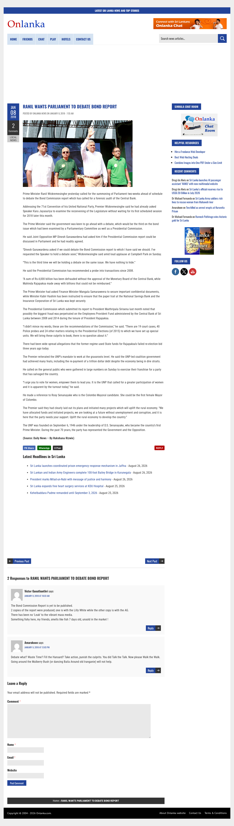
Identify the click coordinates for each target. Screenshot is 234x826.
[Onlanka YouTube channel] (192, 270)
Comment (13, 701)
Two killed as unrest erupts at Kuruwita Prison (198, 209)
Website (12, 770)
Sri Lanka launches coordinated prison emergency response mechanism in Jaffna (78, 466)
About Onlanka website (172, 813)
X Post (57, 448)
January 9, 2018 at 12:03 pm (37, 647)
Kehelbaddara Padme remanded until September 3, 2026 (63, 493)
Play (53, 39)
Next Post (152, 561)
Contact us (83, 39)
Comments (13, 131)
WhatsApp (44, 448)
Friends (27, 39)
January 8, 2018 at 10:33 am (37, 595)
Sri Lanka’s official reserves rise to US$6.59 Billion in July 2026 (197, 191)
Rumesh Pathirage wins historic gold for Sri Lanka (199, 218)
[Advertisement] (117, 74)
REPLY (159, 448)
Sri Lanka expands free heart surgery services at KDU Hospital (66, 486)
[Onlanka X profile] (184, 270)
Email (11, 757)
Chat (41, 39)
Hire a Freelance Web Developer (190, 152)
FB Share (29, 448)
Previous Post (22, 561)
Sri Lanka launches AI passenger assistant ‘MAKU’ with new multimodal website (196, 182)
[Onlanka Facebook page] (175, 270)
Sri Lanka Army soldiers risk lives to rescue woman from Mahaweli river (197, 200)
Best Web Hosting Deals (186, 157)
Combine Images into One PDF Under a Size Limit (198, 163)
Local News (13, 139)
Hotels (66, 39)
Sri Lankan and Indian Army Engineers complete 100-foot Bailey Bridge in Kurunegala (80, 472)
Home (13, 39)
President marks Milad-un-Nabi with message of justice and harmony (70, 479)
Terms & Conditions (216, 813)
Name (11, 744)
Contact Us (195, 813)
